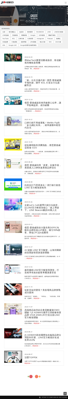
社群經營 (30, 38)
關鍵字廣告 (52, 35)
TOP (2, 7)
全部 (3, 32)
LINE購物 (33, 42)
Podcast (50, 38)
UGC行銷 (58, 42)
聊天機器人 (12, 32)
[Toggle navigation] (65, 2)
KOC (50, 42)
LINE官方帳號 (58, 32)
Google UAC (13, 45)
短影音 (21, 32)
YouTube (5, 38)
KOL (13, 38)
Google (33, 35)
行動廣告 (14, 42)
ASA (3, 45)
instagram (40, 38)
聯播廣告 (24, 35)
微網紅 (58, 38)
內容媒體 (5, 42)
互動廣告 (15, 35)
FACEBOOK (40, 32)
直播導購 (23, 42)
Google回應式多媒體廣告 (28, 45)
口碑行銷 (21, 38)
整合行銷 (42, 42)
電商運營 (30, 32)
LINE (49, 32)
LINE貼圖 (5, 35)
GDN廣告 (42, 35)
